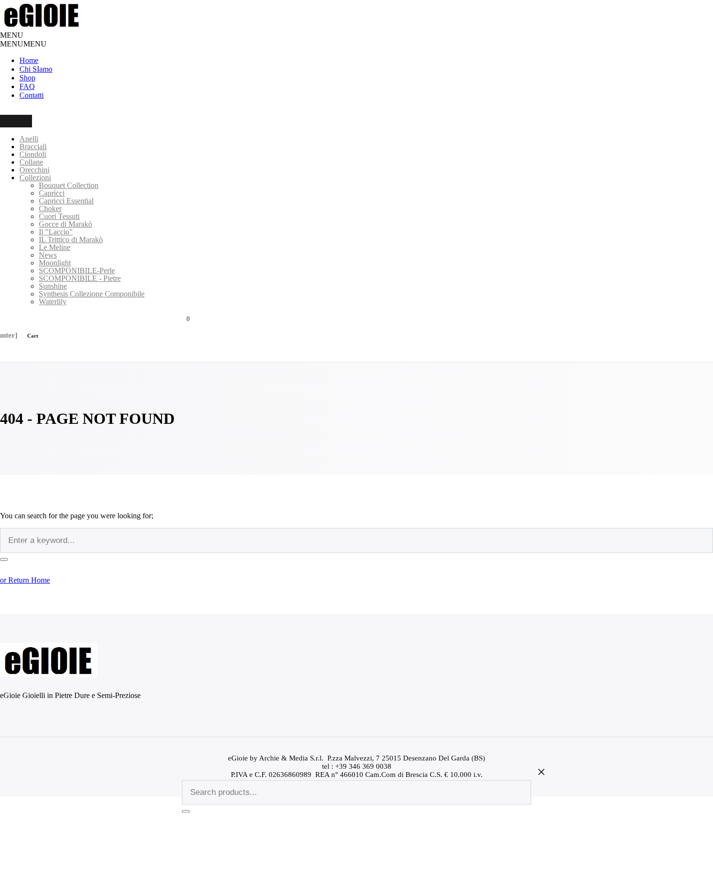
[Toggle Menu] (16, 121)
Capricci (52, 193)
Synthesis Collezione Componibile (92, 294)
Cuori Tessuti (59, 216)
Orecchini (34, 170)
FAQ (27, 86)
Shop (27, 78)
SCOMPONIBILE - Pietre (80, 278)
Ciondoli (32, 154)
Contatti (31, 95)
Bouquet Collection (68, 185)
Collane (31, 162)
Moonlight (55, 263)
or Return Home (25, 580)
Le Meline (54, 247)
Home (28, 60)
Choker (50, 208)
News (48, 255)
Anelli (28, 139)
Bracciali (33, 146)
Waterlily (52, 301)
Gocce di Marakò (65, 224)
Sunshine (53, 286)
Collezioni (35, 177)
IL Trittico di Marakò (71, 239)
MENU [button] (11, 35)
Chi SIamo (35, 69)
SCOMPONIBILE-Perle (77, 270)
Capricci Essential (66, 201)
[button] (23, 44)
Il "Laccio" (56, 232)
